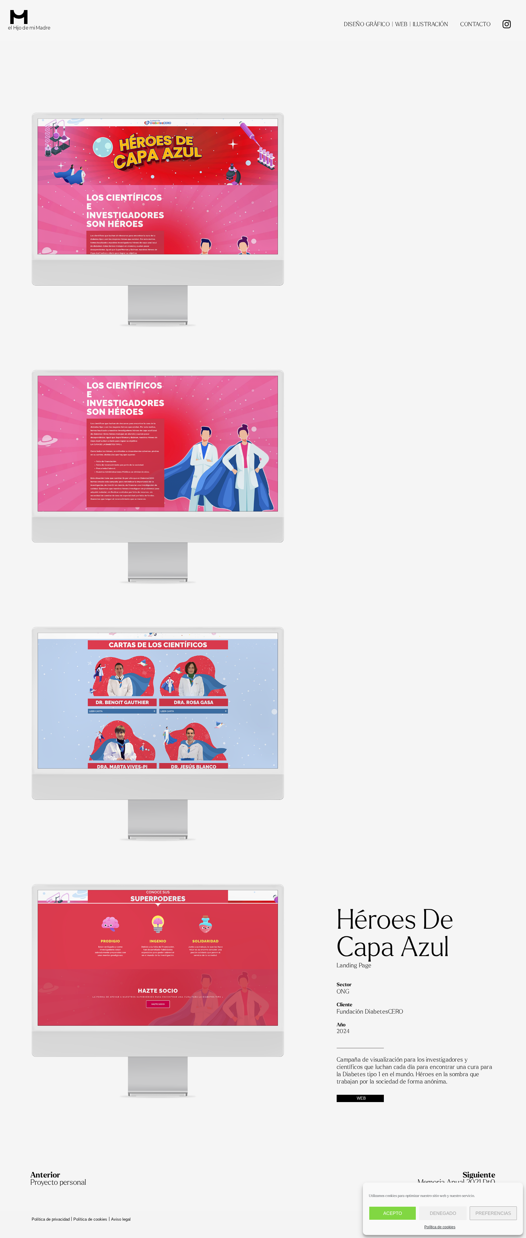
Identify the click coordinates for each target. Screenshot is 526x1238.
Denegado (443, 1213)
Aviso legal (121, 1219)
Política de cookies (439, 1227)
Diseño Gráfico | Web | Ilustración (396, 24)
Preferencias (493, 1213)
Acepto (392, 1213)
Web (361, 1098)
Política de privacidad (51, 1219)
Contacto (475, 24)
